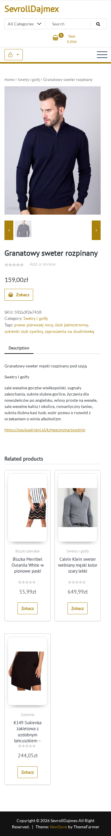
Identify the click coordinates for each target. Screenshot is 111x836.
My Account (13, 54)
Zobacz (22, 294)
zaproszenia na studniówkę (69, 331)
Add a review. (43, 264)
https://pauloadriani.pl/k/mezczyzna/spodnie (44, 429)
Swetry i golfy (29, 79)
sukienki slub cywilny (23, 331)
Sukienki (27, 714)
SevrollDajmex (31, 8)
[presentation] (8, 230)
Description (19, 348)
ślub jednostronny (71, 325)
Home (9, 79)
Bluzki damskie (27, 551)
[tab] (18, 348)
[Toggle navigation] (102, 54)
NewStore (58, 826)
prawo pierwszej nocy (33, 325)
